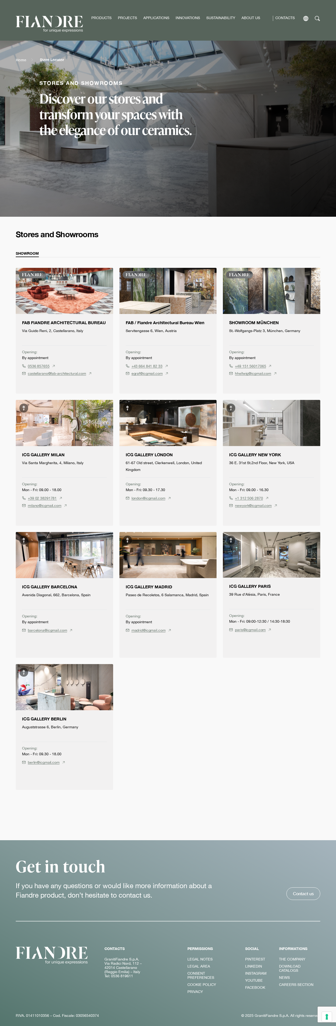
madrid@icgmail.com (149, 630)
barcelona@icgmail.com (47, 630)
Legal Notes (200, 959)
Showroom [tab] (27, 253)
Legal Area (198, 966)
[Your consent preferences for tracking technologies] (327, 1017)
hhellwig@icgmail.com (253, 373)
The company (292, 959)
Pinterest (255, 959)
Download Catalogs (290, 968)
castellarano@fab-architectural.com (57, 373)
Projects (127, 18)
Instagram (255, 973)
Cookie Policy (201, 984)
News (284, 977)
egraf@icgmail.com (147, 373)
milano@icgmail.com (44, 505)
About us (251, 18)
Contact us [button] (303, 893)
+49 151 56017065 (250, 366)
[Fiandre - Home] (52, 955)
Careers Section (296, 984)
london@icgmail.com (148, 498)
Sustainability (220, 18)
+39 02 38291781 (42, 498)
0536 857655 (39, 366)
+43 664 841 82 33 (147, 366)
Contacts (285, 18)
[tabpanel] (168, 529)
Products (101, 18)
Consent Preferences (200, 975)
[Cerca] (317, 18)
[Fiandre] (49, 24)
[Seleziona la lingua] (305, 18)
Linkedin (253, 966)
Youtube (254, 980)
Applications (156, 18)
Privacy (195, 992)
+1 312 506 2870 (249, 498)
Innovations (188, 18)
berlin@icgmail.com (44, 762)
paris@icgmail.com (250, 630)
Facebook (255, 987)
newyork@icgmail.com (253, 505)
